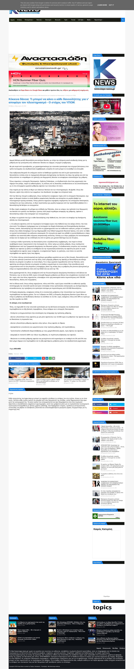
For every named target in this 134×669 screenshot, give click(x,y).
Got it (111, 5)
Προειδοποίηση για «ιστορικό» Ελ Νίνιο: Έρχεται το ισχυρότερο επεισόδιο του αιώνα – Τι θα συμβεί (112, 324)
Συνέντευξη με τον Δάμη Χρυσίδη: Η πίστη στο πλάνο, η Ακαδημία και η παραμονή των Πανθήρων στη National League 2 (110, 623)
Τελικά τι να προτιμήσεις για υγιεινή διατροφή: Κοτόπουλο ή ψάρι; (29, 638)
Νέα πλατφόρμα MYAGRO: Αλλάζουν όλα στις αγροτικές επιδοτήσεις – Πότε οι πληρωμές (71, 622)
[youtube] (116, 412)
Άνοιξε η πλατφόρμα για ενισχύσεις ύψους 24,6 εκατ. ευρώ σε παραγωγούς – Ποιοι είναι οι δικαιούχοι (71, 631)
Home (17, 95)
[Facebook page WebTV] (116, 416)
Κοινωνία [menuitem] (57, 20)
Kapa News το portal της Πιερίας (26, 666)
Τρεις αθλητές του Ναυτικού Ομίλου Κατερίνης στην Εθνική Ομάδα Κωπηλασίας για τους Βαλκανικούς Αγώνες (110, 639)
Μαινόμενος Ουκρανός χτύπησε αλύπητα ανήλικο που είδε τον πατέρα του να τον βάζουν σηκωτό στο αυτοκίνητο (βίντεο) (112, 307)
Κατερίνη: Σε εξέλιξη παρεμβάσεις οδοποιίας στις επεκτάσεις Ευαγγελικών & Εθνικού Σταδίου (112, 348)
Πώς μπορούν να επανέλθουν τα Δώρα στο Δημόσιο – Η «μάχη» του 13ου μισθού (76, 380)
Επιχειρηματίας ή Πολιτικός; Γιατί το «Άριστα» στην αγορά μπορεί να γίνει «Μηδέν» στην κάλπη (111, 289)
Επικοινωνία (107, 648)
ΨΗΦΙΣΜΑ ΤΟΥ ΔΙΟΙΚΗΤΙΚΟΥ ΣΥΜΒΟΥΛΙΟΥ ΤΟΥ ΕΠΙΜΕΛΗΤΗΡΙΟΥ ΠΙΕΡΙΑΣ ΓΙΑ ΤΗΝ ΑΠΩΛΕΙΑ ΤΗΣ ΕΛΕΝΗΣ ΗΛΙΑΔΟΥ (112, 298)
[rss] (100, 408)
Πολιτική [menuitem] (39, 20)
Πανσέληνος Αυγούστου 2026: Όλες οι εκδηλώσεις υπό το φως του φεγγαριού (112, 363)
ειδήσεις (66, 90)
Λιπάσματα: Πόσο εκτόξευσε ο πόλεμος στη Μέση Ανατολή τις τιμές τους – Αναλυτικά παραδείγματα (70, 639)
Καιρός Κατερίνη (103, 529)
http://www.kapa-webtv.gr (54, 666)
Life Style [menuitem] (80, 20)
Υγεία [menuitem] (65, 20)
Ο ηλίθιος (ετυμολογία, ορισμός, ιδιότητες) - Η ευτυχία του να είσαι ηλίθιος (110, 340)
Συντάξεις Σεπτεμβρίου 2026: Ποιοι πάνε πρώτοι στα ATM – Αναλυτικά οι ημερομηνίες (21, 380)
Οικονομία (16, 354)
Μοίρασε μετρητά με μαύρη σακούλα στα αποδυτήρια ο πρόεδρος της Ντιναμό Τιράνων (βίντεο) (109, 631)
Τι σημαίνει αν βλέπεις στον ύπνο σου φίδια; (112, 474)
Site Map (115, 648)
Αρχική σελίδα (12, 95)
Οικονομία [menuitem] (48, 20)
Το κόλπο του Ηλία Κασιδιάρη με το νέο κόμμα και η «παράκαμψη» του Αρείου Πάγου (112, 332)
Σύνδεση (122, 648)
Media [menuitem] (89, 20)
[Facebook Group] (100, 416)
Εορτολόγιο (107, 596)
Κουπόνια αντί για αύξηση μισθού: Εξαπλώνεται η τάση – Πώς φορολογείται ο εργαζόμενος (112, 356)
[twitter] (116, 404)
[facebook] (100, 404)
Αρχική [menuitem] (12, 20)
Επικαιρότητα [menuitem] (29, 20)
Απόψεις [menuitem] (19, 20)
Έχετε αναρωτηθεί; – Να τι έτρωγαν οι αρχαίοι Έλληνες (29, 630)
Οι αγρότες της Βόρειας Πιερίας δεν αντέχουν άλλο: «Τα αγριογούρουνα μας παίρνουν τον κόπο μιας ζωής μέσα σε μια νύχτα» (112, 467)
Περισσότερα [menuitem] (98, 20)
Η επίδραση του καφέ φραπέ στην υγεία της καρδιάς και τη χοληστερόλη (31, 622)
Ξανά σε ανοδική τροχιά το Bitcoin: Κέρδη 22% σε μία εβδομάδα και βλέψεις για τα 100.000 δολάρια (48, 381)
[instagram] (100, 412)
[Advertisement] (67, 35)
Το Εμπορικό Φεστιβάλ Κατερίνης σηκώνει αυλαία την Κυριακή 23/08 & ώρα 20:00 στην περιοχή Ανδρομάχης (111, 316)
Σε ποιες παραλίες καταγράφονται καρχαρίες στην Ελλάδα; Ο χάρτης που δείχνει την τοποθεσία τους (112, 492)
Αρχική (99, 648)
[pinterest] (116, 408)
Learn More (102, 5)
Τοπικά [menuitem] (73, 20)
